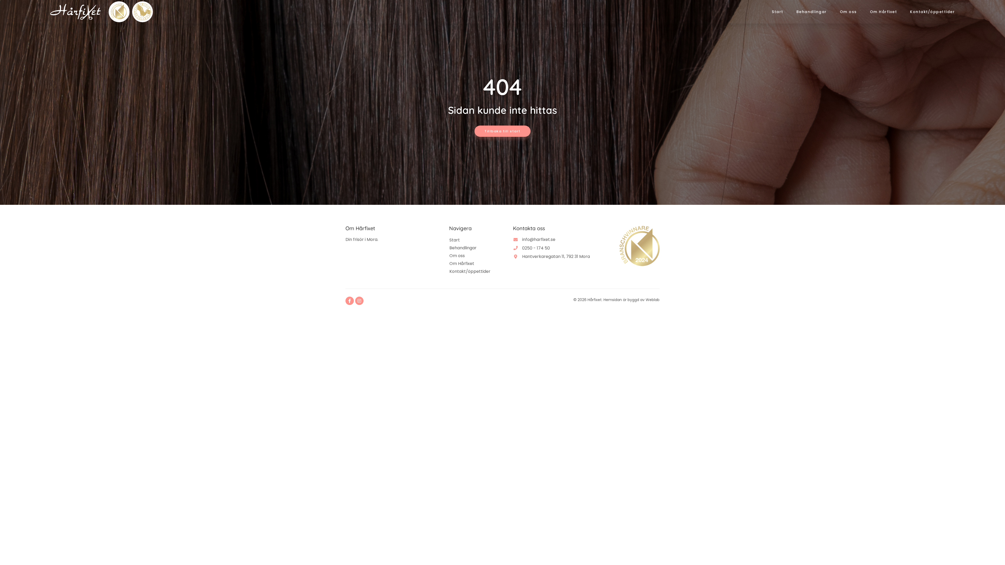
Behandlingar (811, 11)
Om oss (848, 11)
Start (777, 11)
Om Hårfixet (883, 11)
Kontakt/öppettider (932, 11)
